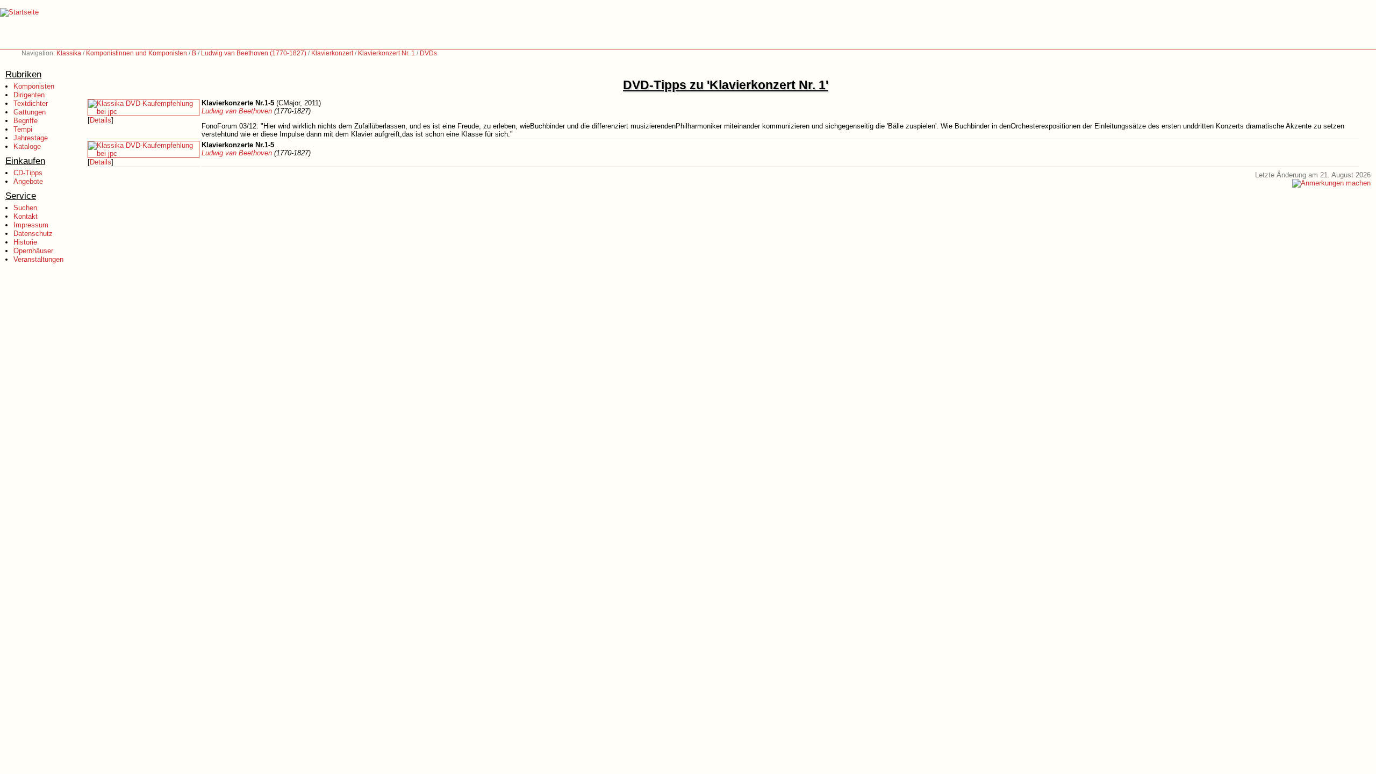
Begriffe (25, 121)
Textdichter (30, 103)
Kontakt (25, 216)
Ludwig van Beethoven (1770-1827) (253, 53)
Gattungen (29, 112)
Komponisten (33, 86)
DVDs (428, 53)
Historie (25, 242)
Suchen (25, 208)
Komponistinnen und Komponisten (136, 53)
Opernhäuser (33, 251)
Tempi (22, 129)
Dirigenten (29, 95)
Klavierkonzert (332, 53)
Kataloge (27, 146)
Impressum (30, 225)
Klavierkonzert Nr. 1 (386, 53)
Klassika (68, 53)
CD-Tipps (27, 173)
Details (100, 120)
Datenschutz (33, 234)
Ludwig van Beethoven (237, 111)
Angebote (28, 181)
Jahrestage (30, 138)
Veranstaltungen (38, 259)
